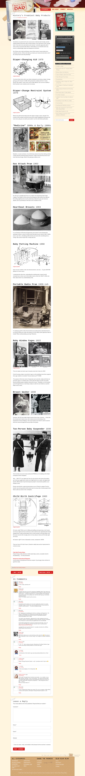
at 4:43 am (21, 602)
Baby (15, 567)
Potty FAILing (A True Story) (62, 76)
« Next (16, 572)
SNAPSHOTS (24, 17)
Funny (17, 567)
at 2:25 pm (21, 582)
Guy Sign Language (60, 94)
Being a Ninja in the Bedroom (62, 72)
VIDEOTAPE (27, 760)
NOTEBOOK (19, 17)
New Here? (55, 9)
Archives (70, 9)
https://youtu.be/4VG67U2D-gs (25, 624)
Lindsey (20, 658)
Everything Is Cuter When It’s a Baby (64, 100)
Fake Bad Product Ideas (19, 552)
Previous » (45, 572)
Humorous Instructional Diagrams (21, 558)
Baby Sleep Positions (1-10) (62, 111)
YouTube (39, 766)
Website (15, 738)
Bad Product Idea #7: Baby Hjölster (63, 92)
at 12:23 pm (21, 675)
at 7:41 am (21, 659)
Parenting (20, 567)
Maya (20, 686)
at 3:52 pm (21, 651)
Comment (15, 706)
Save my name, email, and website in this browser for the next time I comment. (32, 744)
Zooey (20, 632)
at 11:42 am (21, 667)
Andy (20, 650)
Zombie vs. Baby (59, 66)
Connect (62, 9)
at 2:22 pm (21, 688)
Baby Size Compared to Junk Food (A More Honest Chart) (64, 108)
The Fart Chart (59, 103)
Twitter (38, 764)
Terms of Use (57, 772)
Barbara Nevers (22, 674)
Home (57, 760)
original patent (16, 76)
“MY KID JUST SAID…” (17, 769)
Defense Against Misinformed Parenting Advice (64, 89)
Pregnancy (23, 567)
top (70, 755)
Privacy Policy (64, 772)
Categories (44, 9)
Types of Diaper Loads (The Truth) (63, 74)
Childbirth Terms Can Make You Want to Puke (64, 98)
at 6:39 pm (21, 589)
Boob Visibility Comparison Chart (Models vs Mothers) (63, 114)
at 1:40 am (21, 642)
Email (14, 731)
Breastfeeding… (59, 79)
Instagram (39, 762)
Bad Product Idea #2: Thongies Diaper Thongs (64, 69)
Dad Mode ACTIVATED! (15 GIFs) (63, 105)
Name (15, 724)
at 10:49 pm (21, 611)
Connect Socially (60, 764)
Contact (57, 766)
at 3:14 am (21, 633)
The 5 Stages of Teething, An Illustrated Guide (64, 86)
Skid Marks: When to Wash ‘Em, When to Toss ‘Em (64, 82)
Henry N (20, 641)
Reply (20, 586)
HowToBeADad (64, 41)
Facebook (39, 760)
